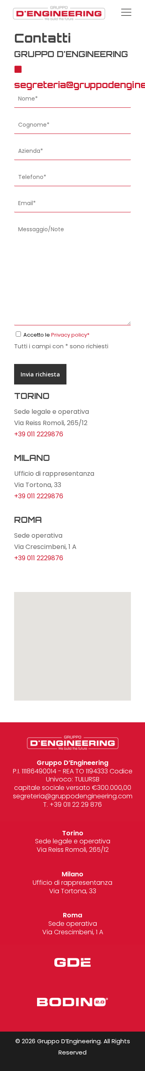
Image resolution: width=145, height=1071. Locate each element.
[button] (124, 13)
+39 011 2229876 (38, 434)
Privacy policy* (70, 335)
